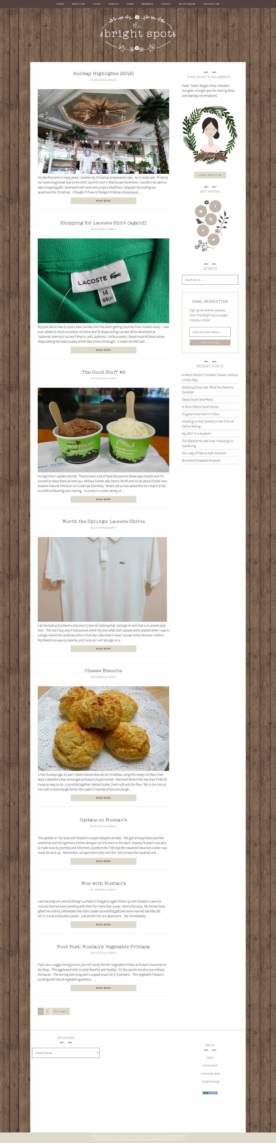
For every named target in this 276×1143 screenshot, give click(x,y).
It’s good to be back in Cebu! (200, 414)
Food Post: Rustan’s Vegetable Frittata (103, 947)
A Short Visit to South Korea (200, 407)
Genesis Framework (175, 1136)
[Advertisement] (205, 505)
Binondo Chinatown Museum (201, 460)
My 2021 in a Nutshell (196, 434)
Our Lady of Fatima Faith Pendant (204, 453)
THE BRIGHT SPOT (138, 34)
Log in (210, 1057)
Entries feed (210, 1065)
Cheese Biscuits (103, 671)
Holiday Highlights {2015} (103, 74)
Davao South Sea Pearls (197, 399)
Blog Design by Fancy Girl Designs (130, 1136)
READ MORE (103, 200)
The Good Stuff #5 (103, 372)
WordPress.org (210, 1081)
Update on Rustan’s (103, 820)
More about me (210, 175)
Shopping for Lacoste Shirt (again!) (103, 223)
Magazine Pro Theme (124, 1139)
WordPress (169, 1139)
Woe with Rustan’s (103, 883)
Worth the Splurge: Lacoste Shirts (103, 521)
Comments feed (210, 1073)
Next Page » (60, 1011)
